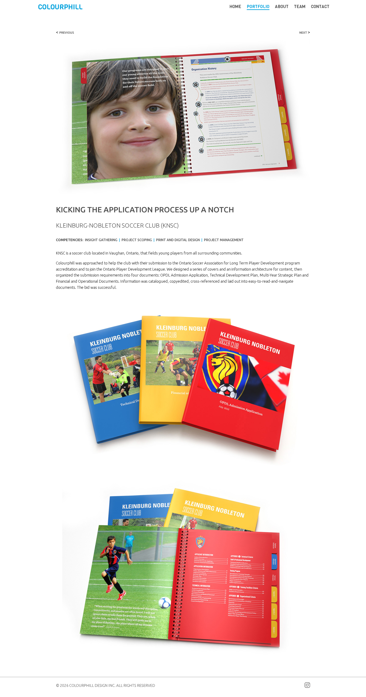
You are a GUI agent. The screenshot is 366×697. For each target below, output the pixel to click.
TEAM (299, 7)
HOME (235, 7)
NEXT (304, 32)
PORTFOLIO (258, 7)
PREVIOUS (65, 32)
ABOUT (281, 7)
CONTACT (320, 7)
